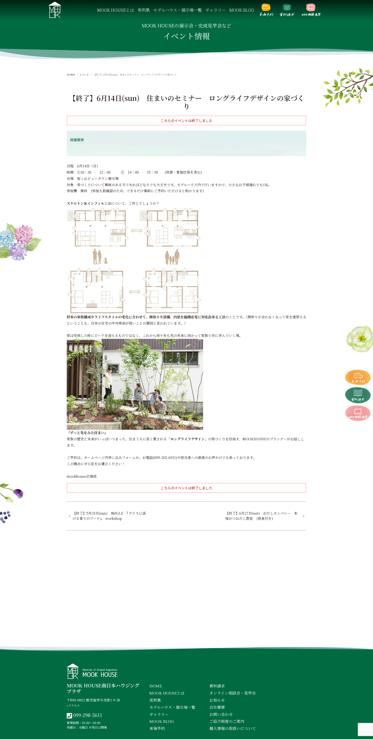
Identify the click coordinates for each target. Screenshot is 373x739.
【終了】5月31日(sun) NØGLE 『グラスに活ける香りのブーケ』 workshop (109, 516)
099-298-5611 (87, 714)
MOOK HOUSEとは (115, 10)
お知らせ (217, 700)
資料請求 (287, 9)
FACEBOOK (150, 639)
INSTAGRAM (187, 639)
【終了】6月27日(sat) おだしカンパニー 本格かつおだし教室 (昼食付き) (261, 516)
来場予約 (266, 9)
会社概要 (217, 707)
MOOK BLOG (241, 10)
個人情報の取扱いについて (232, 728)
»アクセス (73, 705)
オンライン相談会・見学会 (311, 9)
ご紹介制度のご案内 (226, 721)
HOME (71, 74)
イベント (84, 74)
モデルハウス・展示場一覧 (177, 10)
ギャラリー (215, 10)
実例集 (144, 10)
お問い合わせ (221, 714)
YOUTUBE (223, 639)
